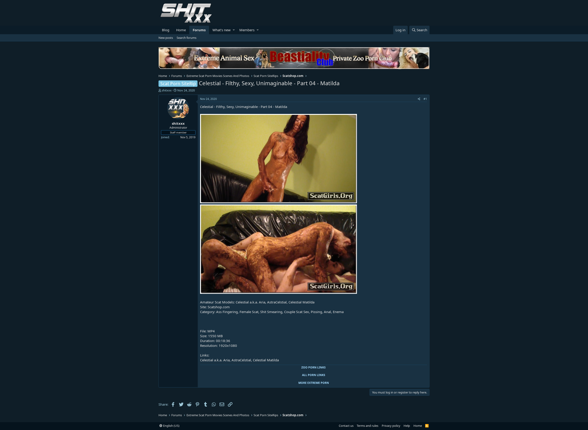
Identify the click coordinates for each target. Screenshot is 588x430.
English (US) (170, 426)
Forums (199, 30)
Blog (165, 30)
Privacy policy (391, 426)
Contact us (346, 426)
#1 (425, 99)
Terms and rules (367, 426)
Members (246, 30)
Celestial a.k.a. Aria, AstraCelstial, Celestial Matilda (239, 360)
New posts (165, 38)
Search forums (186, 38)
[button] (234, 30)
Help (407, 426)
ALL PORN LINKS (313, 375)
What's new (221, 30)
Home (181, 30)
